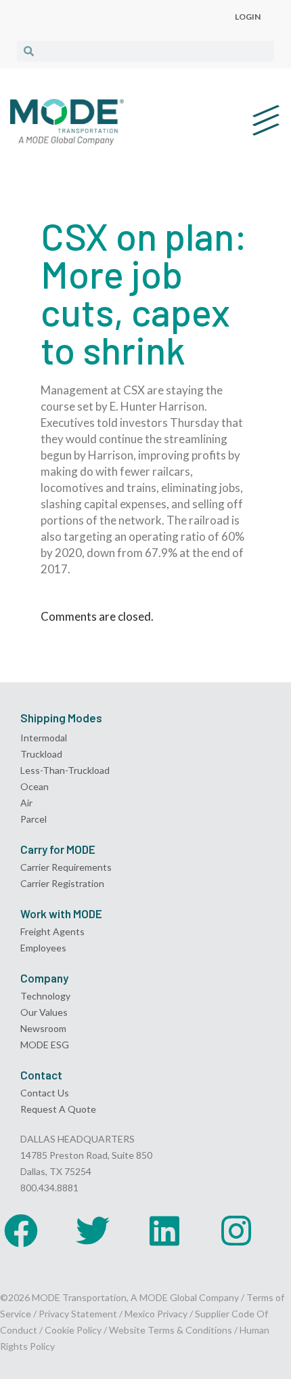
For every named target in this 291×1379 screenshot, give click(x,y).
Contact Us (44, 1092)
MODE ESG (44, 1044)
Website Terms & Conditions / (174, 1330)
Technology (45, 996)
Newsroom (43, 1028)
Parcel (33, 819)
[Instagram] (236, 1231)
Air (26, 802)
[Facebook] (21, 1231)
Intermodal (43, 737)
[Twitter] (93, 1231)
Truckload (41, 754)
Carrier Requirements (66, 867)
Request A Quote (58, 1109)
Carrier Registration (62, 883)
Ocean (34, 786)
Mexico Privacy (156, 1313)
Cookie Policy (73, 1330)
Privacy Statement (79, 1313)
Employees (43, 947)
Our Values (44, 1012)
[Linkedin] (164, 1231)
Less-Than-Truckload (65, 770)
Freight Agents (52, 931)
